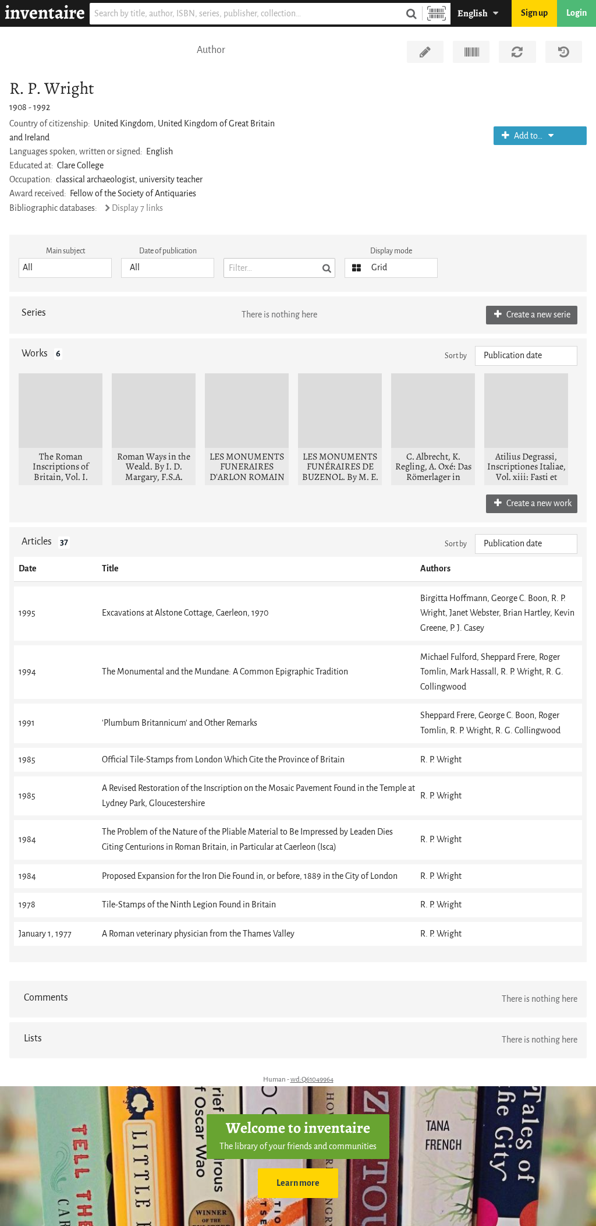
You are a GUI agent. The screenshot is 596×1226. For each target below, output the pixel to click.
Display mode (391, 251)
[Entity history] (563, 52)
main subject (65, 251)
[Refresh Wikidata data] (517, 52)
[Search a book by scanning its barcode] (436, 13)
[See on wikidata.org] (471, 52)
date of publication (168, 251)
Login (576, 13)
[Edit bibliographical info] (425, 52)
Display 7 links (137, 208)
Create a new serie (537, 314)
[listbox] (65, 268)
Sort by (456, 356)
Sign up (534, 13)
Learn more (298, 1183)
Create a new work (538, 503)
